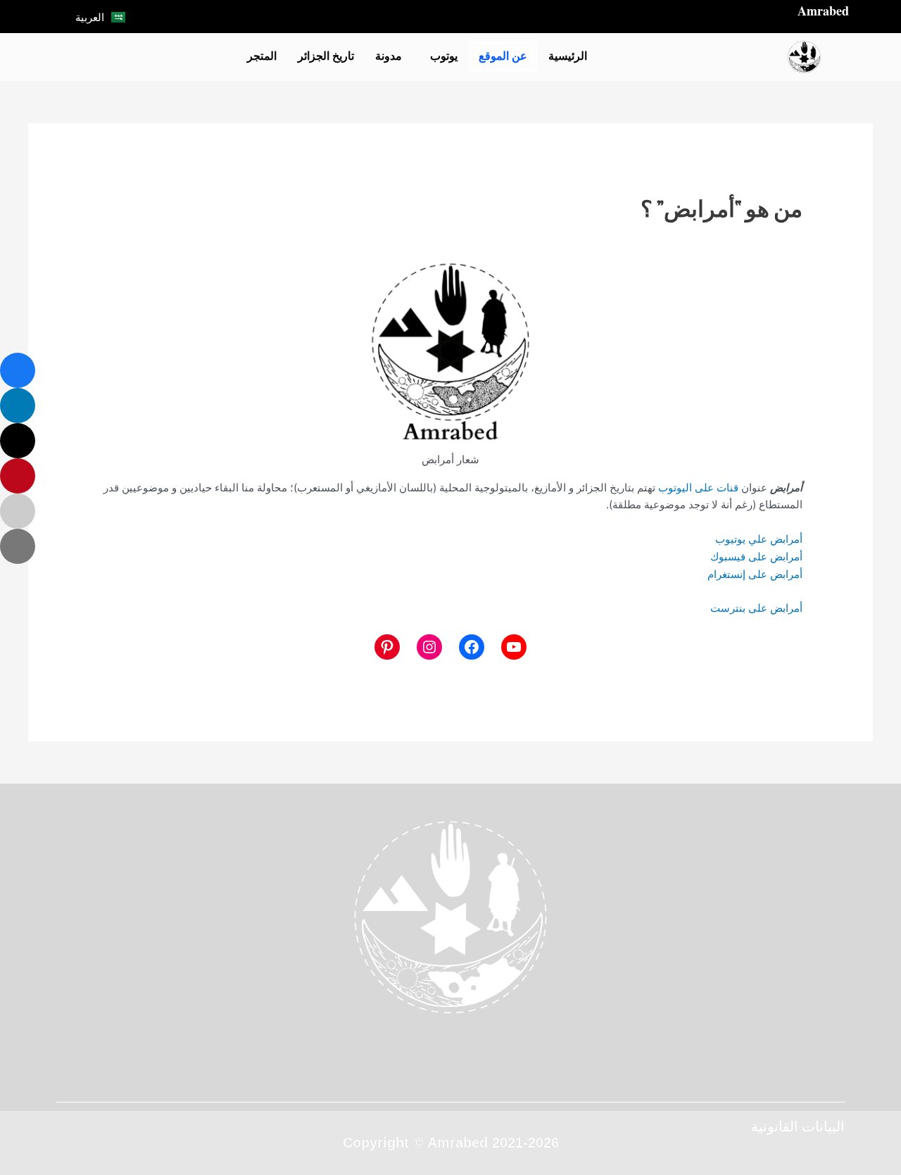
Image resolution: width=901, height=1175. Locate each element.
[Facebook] (366, 16)
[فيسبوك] (471, 647)
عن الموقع (503, 56)
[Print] (17, 546)
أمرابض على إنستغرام (754, 574)
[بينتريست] (387, 647)
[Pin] (17, 476)
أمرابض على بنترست (756, 608)
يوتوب (444, 56)
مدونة (388, 56)
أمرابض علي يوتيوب (758, 539)
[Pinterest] (471, 1072)
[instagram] (514, 1072)
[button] (440, 56)
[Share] (17, 370)
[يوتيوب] (514, 647)
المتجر (262, 56)
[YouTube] (324, 16)
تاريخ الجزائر (326, 56)
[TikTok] (303, 16)
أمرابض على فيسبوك (756, 556)
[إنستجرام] (429, 647)
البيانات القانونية (798, 1126)
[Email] (17, 511)
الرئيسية (567, 56)
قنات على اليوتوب (698, 487)
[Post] (17, 440)
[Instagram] (345, 16)
